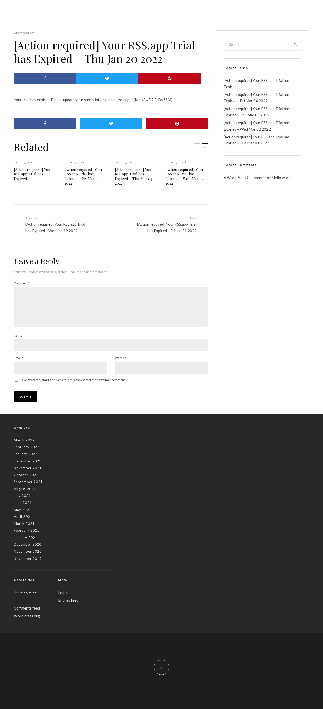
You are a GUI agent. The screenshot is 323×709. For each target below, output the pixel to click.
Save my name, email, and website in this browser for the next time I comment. (73, 380)
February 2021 (26, 530)
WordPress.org (27, 616)
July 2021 (22, 496)
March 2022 (24, 440)
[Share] (45, 78)
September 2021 (28, 482)
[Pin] (169, 78)
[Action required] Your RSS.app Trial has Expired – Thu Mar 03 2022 (134, 176)
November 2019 (28, 558)
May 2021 (22, 510)
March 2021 (24, 524)
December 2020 (27, 544)
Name (19, 335)
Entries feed (68, 600)
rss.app (123, 99)
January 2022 (25, 454)
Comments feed (27, 608)
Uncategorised (24, 33)
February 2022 (26, 447)
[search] (295, 44)
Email (18, 358)
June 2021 (23, 503)
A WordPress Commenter (245, 177)
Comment (22, 283)
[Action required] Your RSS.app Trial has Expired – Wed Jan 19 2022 (55, 224)
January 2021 (25, 538)
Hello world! (282, 177)
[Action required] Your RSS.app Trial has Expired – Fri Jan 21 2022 (167, 224)
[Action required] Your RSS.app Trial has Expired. (33, 174)
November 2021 (28, 468)
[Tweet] (107, 78)
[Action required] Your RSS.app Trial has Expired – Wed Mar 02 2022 (184, 176)
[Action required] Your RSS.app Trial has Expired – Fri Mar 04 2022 (83, 176)
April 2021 (23, 517)
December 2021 (27, 461)
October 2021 (26, 475)
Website (120, 358)
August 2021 (25, 489)
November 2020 (28, 551)
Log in (63, 592)
